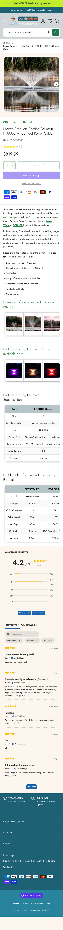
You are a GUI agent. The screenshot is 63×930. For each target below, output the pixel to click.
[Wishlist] (50, 20)
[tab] (29, 625)
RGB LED (18, 225)
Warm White (32, 496)
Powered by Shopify (41, 910)
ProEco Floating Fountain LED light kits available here (31, 351)
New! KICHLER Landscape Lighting (30, 3)
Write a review (38, 613)
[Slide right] (56, 84)
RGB (55, 496)
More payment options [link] (31, 183)
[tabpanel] (31, 711)
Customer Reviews (42, 903)
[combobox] (31, 32)
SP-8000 (43, 430)
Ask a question (24, 613)
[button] (5, 20)
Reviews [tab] (12, 625)
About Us (16, 903)
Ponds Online (26, 910)
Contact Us (8, 867)
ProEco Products (19, 122)
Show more (31, 786)
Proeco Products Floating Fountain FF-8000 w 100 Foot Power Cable (31, 48)
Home (8, 42)
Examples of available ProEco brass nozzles (28, 304)
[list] (31, 802)
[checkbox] (48, 640)
